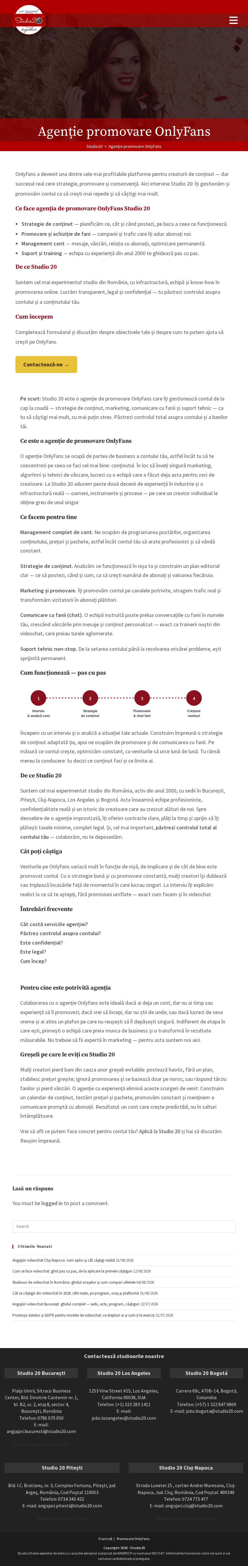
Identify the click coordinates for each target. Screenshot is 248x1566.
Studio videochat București (41, 1444)
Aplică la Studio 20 (159, 1131)
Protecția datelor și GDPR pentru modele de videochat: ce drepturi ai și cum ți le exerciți (83, 1315)
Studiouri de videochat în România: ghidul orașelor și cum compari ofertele (73, 1282)
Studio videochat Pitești (62, 1519)
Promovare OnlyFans (133, 1538)
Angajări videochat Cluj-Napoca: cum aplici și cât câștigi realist (63, 1260)
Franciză (105, 1538)
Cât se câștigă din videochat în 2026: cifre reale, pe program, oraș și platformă (75, 1293)
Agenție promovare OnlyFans (135, 146)
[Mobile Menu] (233, 20)
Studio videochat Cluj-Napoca (186, 1519)
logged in (52, 1203)
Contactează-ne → (46, 364)
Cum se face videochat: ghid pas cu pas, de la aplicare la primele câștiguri (72, 1271)
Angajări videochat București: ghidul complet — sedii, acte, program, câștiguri (75, 1304)
